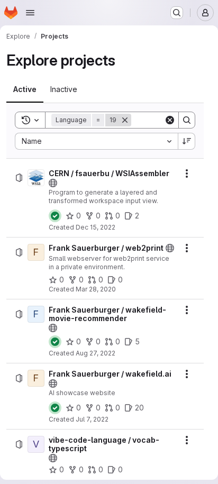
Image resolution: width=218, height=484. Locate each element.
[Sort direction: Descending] (186, 141)
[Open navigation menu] (30, 12)
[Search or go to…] (176, 12)
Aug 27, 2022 (95, 353)
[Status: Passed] (55, 215)
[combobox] (96, 141)
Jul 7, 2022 (92, 419)
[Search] (186, 120)
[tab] (24, 89)
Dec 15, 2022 (95, 227)
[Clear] (170, 120)
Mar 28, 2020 (96, 289)
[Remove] (125, 120)
